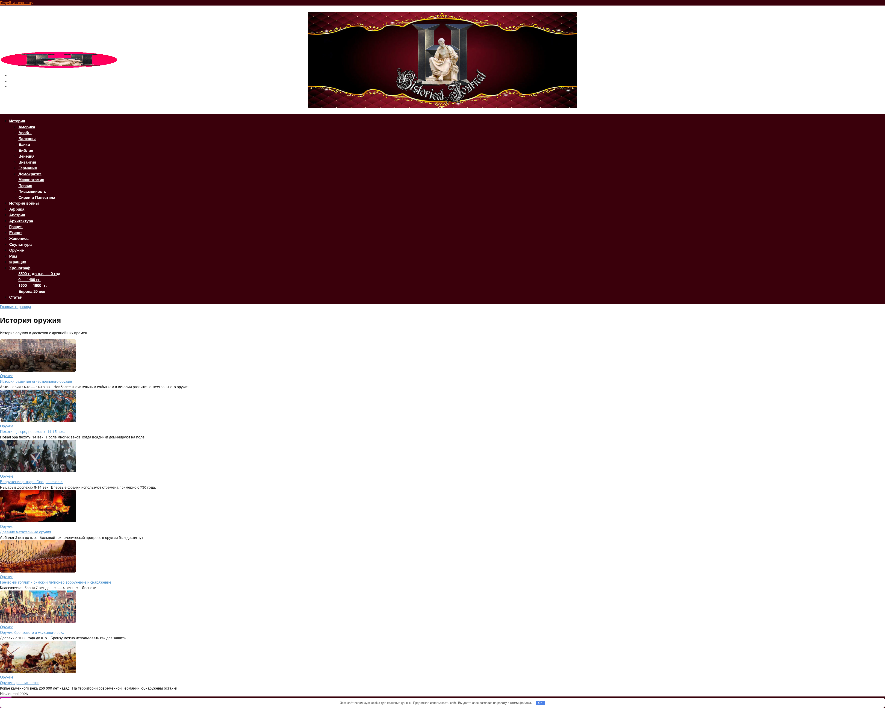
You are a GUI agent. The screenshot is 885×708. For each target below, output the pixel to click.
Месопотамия (31, 179)
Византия (27, 162)
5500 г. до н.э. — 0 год (39, 273)
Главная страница (15, 306)
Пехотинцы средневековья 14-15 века (32, 431)
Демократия (29, 173)
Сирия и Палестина (36, 197)
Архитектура (21, 220)
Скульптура (20, 244)
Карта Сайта (20, 87)
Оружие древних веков (19, 682)
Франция (17, 261)
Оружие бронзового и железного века (32, 632)
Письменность (32, 191)
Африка (16, 209)
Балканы (27, 138)
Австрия (17, 214)
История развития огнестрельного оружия (36, 381)
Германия (27, 167)
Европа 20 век (31, 291)
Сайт (13, 81)
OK (540, 703)
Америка (26, 126)
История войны (24, 203)
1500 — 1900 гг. (32, 285)
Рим (13, 256)
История (17, 120)
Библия (25, 150)
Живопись (19, 238)
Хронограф (19, 267)
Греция (16, 226)
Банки (24, 144)
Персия (25, 185)
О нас (14, 76)
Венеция (26, 156)
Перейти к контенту (16, 2)
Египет (15, 232)
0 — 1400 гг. (29, 279)
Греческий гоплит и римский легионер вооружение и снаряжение (55, 582)
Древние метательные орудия (25, 532)
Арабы (25, 132)
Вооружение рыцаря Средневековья (31, 481)
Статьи (15, 297)
